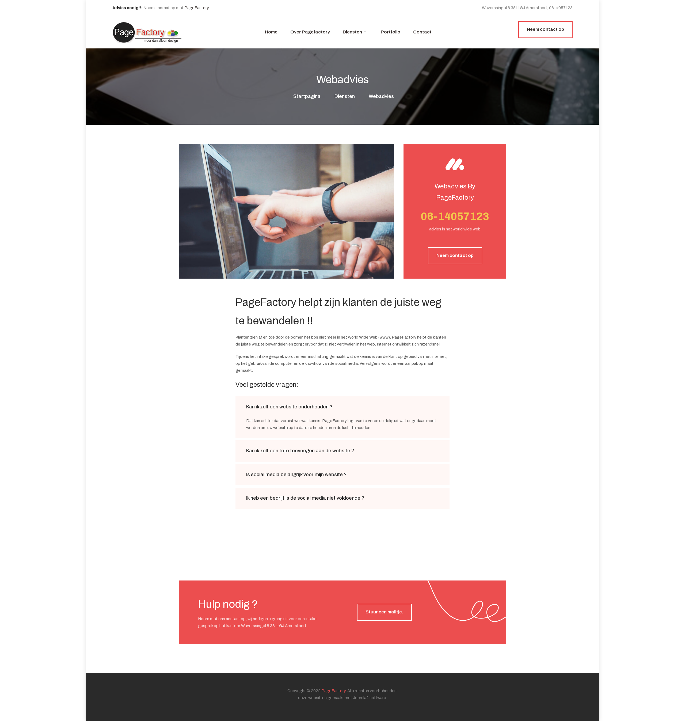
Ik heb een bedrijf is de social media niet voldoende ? (305, 498)
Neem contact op (455, 255)
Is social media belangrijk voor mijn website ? (296, 474)
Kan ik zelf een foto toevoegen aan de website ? (300, 450)
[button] (355, 32)
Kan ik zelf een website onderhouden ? (289, 406)
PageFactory (196, 8)
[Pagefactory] (147, 32)
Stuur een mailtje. (384, 611)
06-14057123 (455, 216)
